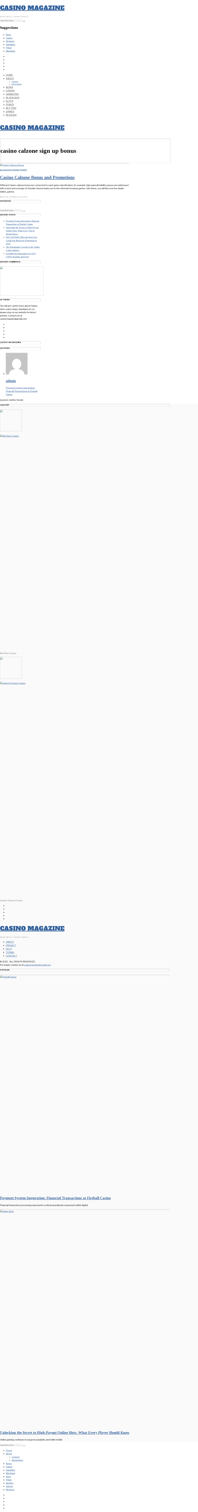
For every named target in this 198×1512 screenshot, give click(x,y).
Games (10, 111)
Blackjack (10, 51)
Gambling (10, 44)
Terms (10, 952)
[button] (24, 21)
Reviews (10, 41)
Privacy (11, 945)
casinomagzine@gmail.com (37, 965)
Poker (9, 47)
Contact (15, 82)
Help (9, 949)
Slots (8, 34)
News (9, 87)
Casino (9, 38)
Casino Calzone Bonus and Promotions (37, 177)
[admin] (17, 373)
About (10, 78)
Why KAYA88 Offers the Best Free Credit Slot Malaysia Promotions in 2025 (21, 240)
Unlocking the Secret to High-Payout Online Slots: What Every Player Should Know (22, 230)
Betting (11, 108)
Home (9, 75)
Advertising (16, 84)
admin (11, 381)
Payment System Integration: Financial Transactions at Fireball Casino (21, 391)
